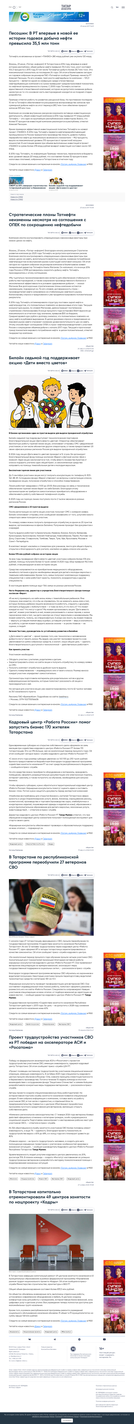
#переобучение (48, 1024)
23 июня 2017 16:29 (87, 26)
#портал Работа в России (35, 844)
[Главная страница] (66, 7)
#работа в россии (32, 1024)
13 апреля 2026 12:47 (86, 1030)
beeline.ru (63, 697)
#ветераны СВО (64, 1024)
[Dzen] (79, 1339)
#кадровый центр (16, 844)
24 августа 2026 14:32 (86, 349)
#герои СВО (43, 1179)
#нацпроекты (14, 1332)
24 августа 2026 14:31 (86, 715)
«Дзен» (37, 170)
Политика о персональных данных (106, 1385)
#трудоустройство (27, 1179)
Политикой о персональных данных (67, 1416)
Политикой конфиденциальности (91, 1416)
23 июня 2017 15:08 (87, 208)
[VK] (29, 1339)
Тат (20, 7)
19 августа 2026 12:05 (86, 850)
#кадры (50, 844)
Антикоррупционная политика (105, 1389)
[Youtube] (104, 1339)
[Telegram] (55, 1339)
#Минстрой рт (66, 1332)
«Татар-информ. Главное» (73, 164)
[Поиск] (112, 7)
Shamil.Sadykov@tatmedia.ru (104, 1406)
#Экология (13, 1179)
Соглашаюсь (67, 1420)
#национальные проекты (32, 1332)
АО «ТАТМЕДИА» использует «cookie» (107, 1392)
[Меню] (123, 7)
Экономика (90, 24)
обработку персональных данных (43, 1416)
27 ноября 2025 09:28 (86, 1185)
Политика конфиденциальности (105, 1401)
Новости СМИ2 (16, 197)
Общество (90, 346)
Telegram (47, 170)
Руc (10, 7)
